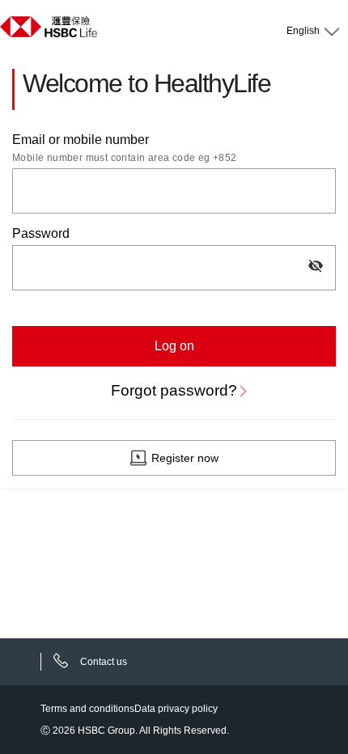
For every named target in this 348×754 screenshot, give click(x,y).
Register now (185, 457)
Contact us (103, 661)
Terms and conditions (87, 708)
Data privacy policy (176, 708)
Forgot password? (174, 390)
